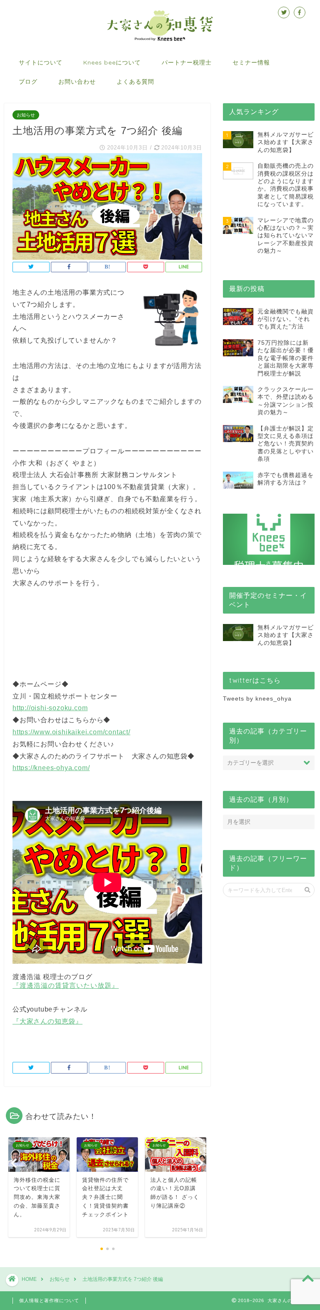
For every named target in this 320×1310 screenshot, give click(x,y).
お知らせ (26, 114)
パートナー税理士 (187, 62)
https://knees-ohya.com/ (51, 767)
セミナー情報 (251, 62)
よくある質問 (135, 81)
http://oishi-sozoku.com (50, 707)
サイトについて (40, 62)
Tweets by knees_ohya (257, 699)
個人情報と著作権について (49, 1300)
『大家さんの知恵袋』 (47, 1021)
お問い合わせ (77, 81)
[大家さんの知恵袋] (160, 40)
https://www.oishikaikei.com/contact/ (71, 732)
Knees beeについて (112, 62)
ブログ (28, 81)
